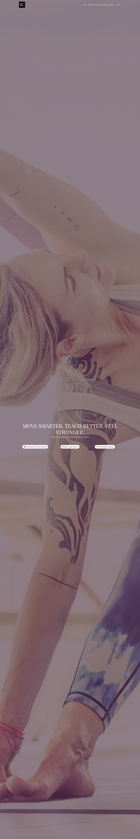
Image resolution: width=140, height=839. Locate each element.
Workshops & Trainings (101, 5)
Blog (111, 5)
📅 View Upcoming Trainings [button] (104, 447)
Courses (90, 5)
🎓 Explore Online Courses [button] (70, 447)
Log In (118, 5)
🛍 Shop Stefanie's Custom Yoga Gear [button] (35, 447)
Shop (84, 5)
